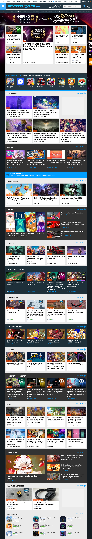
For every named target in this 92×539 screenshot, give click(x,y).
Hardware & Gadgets (15, 486)
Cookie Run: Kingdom (15, 11)
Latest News (11, 94)
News (18, 1)
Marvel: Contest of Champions (31, 11)
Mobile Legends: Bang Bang (61, 11)
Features (50, 1)
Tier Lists (34, 1)
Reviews (65, 1)
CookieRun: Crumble (46, 11)
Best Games (57, 1)
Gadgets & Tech (73, 1)
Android (8, 1)
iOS (3, 1)
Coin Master (74, 11)
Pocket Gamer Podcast (16, 376)
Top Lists (10, 350)
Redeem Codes (26, 1)
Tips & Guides (42, 1)
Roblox (13, 1)
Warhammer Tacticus (84, 11)
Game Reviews (12, 297)
